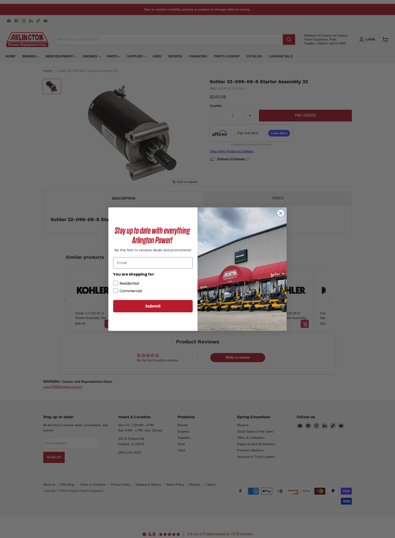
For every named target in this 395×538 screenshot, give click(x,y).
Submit (153, 306)
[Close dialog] (281, 213)
